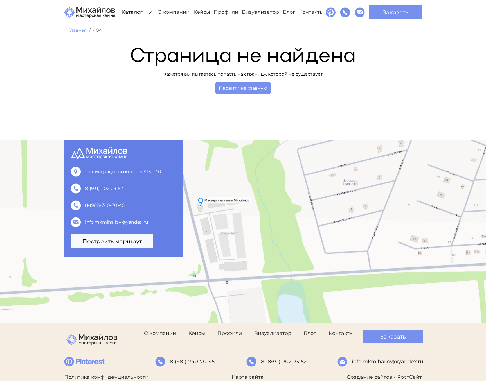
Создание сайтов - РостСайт (384, 377)
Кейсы (202, 12)
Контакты (311, 12)
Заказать (395, 12)
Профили (226, 12)
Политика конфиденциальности (106, 377)
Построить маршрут (112, 241)
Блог (289, 12)
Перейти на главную (243, 88)
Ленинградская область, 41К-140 (123, 171)
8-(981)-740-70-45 (105, 205)
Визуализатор (260, 12)
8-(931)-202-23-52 (104, 188)
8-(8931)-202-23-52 (284, 362)
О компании (174, 12)
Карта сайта (248, 377)
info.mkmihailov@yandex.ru (116, 222)
